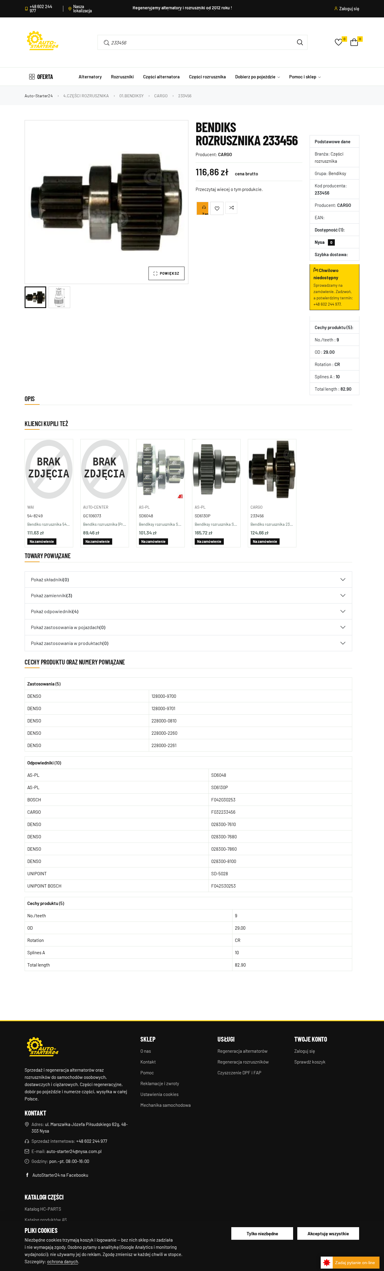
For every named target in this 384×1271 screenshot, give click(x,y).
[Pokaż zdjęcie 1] (35, 297)
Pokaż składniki (50, 579)
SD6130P (202, 515)
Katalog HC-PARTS (43, 1209)
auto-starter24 (39, 95)
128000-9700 (164, 696)
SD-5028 (219, 873)
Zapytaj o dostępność (205, 213)
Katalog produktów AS (46, 1219)
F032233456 (223, 812)
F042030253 (223, 799)
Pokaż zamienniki (51, 595)
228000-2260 (164, 733)
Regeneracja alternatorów (243, 1051)
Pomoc (147, 1072)
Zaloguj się (349, 9)
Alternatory (90, 76)
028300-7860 (224, 849)
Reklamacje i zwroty (159, 1083)
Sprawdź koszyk (310, 1061)
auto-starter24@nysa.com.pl (73, 1151)
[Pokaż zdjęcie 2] (59, 297)
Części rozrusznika (207, 76)
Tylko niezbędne (262, 1233)
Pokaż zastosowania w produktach (69, 643)
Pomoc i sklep (303, 76)
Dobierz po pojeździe (255, 76)
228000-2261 (164, 745)
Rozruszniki (122, 76)
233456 (257, 515)
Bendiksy (337, 173)
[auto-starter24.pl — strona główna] (43, 1048)
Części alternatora (161, 76)
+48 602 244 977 (41, 9)
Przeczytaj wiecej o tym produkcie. (229, 189)
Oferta (45, 76)
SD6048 (146, 515)
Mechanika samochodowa (165, 1105)
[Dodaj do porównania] (231, 208)
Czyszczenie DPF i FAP (239, 1072)
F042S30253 (223, 885)
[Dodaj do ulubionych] (217, 208)
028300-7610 (223, 824)
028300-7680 (224, 836)
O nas (145, 1051)
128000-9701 (163, 708)
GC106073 (92, 515)
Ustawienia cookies (159, 1094)
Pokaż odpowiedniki (54, 611)
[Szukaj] (300, 42)
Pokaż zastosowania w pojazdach (68, 627)
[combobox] (194, 42)
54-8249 (35, 515)
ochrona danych (62, 1261)
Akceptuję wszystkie (328, 1233)
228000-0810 (164, 720)
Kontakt (148, 1061)
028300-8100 (223, 861)
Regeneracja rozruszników (243, 1061)
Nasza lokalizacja (82, 9)
